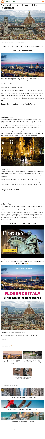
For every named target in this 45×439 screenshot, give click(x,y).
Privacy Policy (3, 434)
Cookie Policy (9, 434)
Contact (14, 434)
